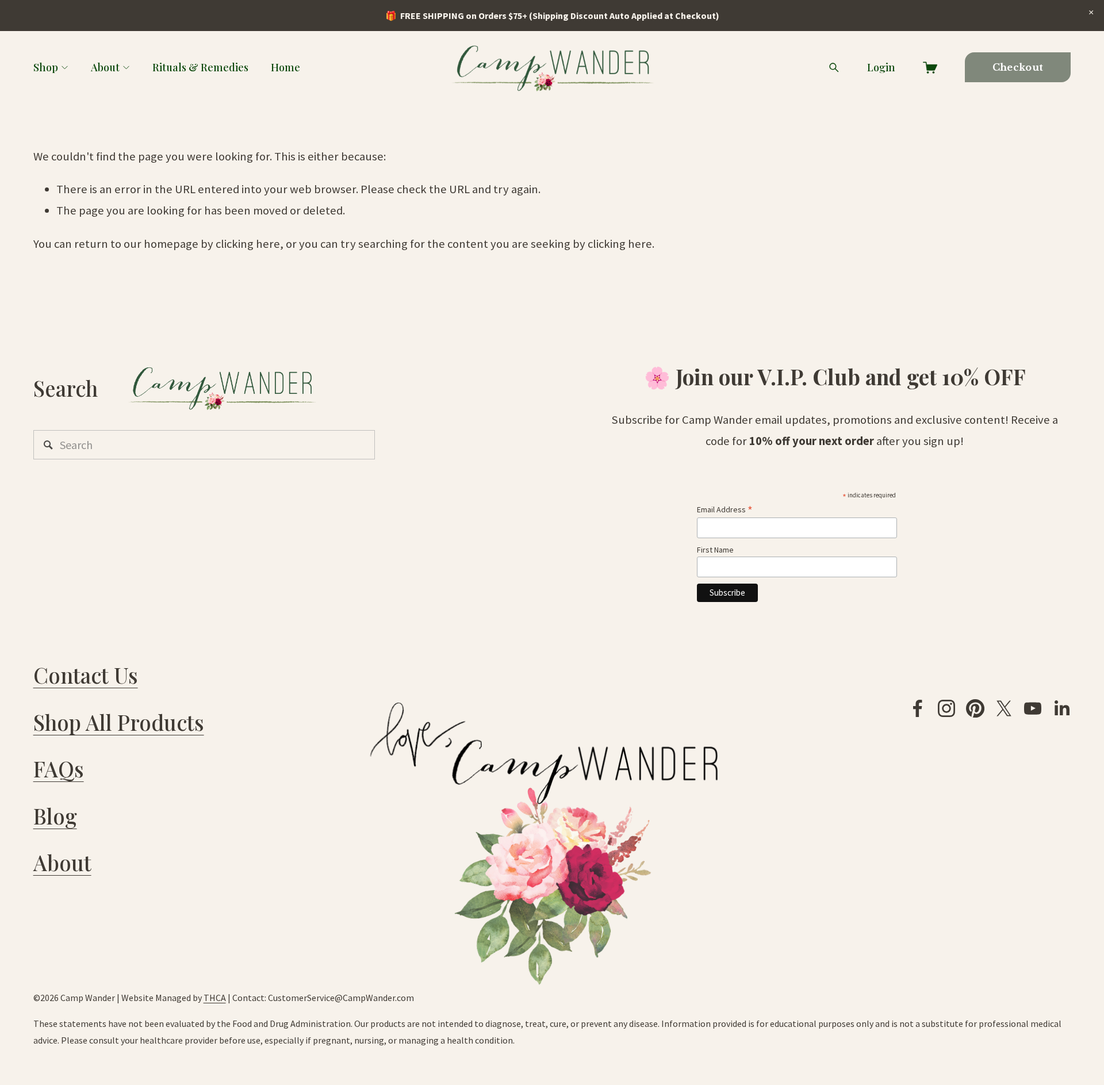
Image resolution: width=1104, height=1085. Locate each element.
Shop (45, 67)
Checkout (1018, 67)
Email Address (725, 509)
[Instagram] (946, 708)
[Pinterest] (975, 708)
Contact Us (85, 675)
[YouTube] (1032, 708)
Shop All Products (118, 722)
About (105, 67)
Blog (55, 816)
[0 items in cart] (930, 67)
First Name (715, 550)
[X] (1004, 708)
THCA (215, 997)
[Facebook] (917, 708)
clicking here (248, 243)
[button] (1091, 12)
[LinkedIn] (1061, 708)
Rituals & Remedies (200, 67)
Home (285, 67)
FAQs (58, 768)
